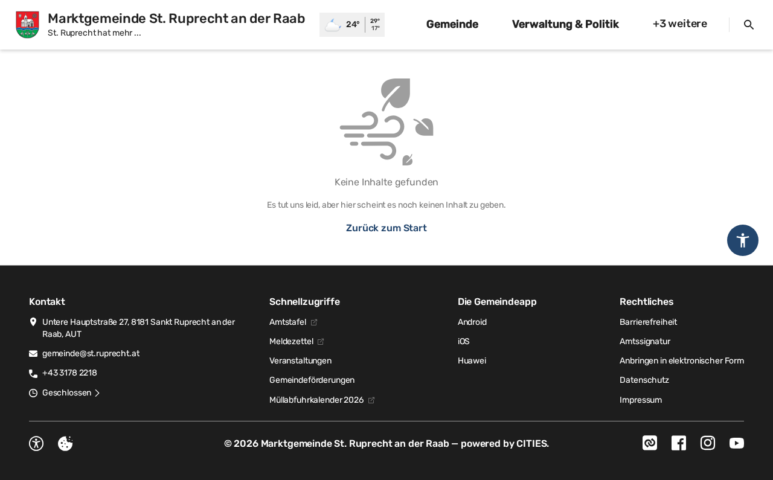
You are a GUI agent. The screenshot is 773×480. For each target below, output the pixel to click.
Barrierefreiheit (648, 322)
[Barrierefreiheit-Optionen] (36, 444)
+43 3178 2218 (69, 373)
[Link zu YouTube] (737, 443)
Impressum (641, 400)
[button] (71, 393)
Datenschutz (644, 380)
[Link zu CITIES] (650, 443)
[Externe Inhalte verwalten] (65, 444)
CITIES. (532, 443)
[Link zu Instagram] (708, 443)
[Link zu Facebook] (679, 443)
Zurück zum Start (386, 228)
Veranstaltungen (300, 361)
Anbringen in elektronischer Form (682, 361)
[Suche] (749, 24)
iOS (464, 341)
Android (472, 322)
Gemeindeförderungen (311, 380)
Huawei (472, 361)
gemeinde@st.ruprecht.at (91, 353)
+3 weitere (680, 23)
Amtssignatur (645, 341)
